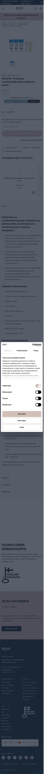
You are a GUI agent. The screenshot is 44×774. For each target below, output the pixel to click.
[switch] (38, 392)
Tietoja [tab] (35, 350)
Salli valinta (22, 420)
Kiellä (22, 427)
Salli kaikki (22, 414)
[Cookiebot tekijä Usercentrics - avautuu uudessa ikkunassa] (32, 345)
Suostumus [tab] (8, 350)
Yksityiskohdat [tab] (21, 350)
